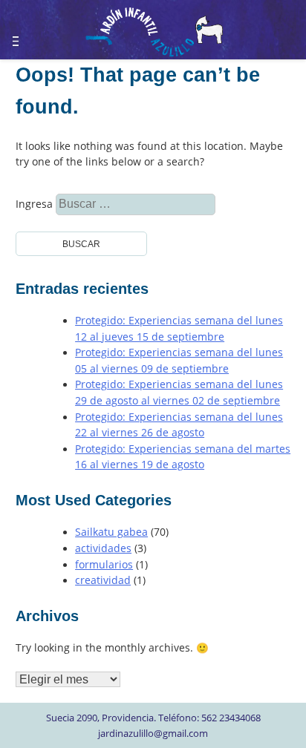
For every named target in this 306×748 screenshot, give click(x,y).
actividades (103, 548)
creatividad (103, 580)
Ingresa (54, 204)
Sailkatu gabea (111, 532)
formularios (104, 564)
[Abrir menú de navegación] (24, 34)
